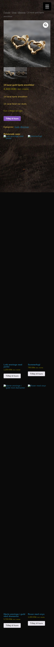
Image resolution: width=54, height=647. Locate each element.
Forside (7, 12)
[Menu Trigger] (47, 6)
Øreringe (22, 12)
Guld (17, 127)
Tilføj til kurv (12, 118)
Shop (14, 12)
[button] (45, 25)
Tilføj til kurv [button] (12, 376)
